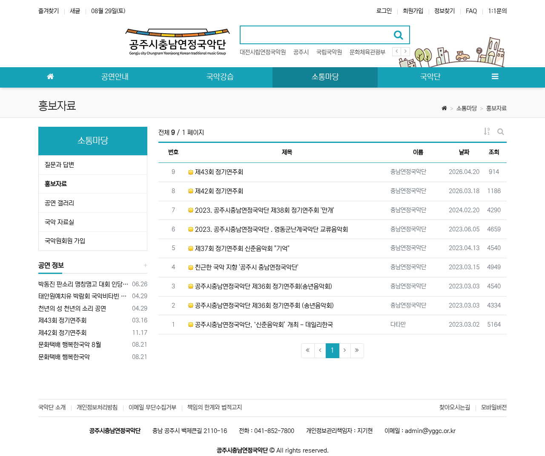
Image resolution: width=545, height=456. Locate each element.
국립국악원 (329, 52)
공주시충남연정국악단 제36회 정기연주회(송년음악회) (262, 286)
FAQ (471, 11)
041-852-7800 (274, 431)
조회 (494, 152)
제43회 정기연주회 (218, 172)
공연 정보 (51, 265)
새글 (75, 11)
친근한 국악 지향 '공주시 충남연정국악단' (245, 267)
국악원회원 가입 (65, 241)
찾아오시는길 (454, 407)
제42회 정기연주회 (218, 191)
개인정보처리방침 (97, 407)
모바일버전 (494, 407)
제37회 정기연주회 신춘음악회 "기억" (241, 248)
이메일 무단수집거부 (152, 407)
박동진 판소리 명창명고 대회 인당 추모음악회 (83, 284)
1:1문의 (497, 11)
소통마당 (466, 108)
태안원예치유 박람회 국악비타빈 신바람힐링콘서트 (83, 296)
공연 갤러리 (59, 203)
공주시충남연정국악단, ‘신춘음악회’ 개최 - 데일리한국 (263, 324)
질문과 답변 (59, 164)
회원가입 (413, 11)
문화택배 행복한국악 (64, 357)
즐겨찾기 (48, 11)
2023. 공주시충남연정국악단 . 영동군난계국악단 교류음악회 (270, 229)
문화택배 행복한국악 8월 (69, 344)
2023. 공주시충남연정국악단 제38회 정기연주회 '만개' (263, 210)
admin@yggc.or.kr (430, 431)
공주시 (301, 52)
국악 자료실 (59, 222)
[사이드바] (495, 77)
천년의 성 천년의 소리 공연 (72, 308)
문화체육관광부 (367, 52)
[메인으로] (50, 77)
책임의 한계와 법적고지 (214, 407)
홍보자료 (496, 108)
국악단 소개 (52, 407)
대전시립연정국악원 (263, 52)
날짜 (464, 152)
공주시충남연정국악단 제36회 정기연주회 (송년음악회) (263, 305)
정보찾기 (444, 11)
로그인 (384, 11)
